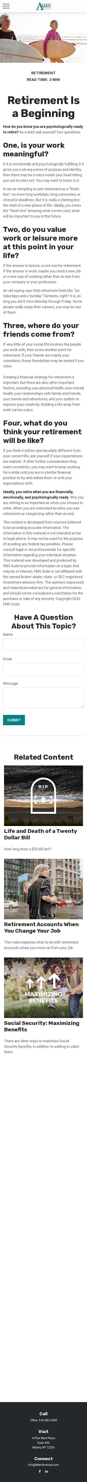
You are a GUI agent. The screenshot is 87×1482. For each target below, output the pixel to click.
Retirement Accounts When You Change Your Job (41, 927)
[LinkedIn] (46, 1471)
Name (8, 634)
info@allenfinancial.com (43, 1464)
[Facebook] (39, 1471)
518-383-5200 (48, 1420)
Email (7, 659)
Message (10, 683)
